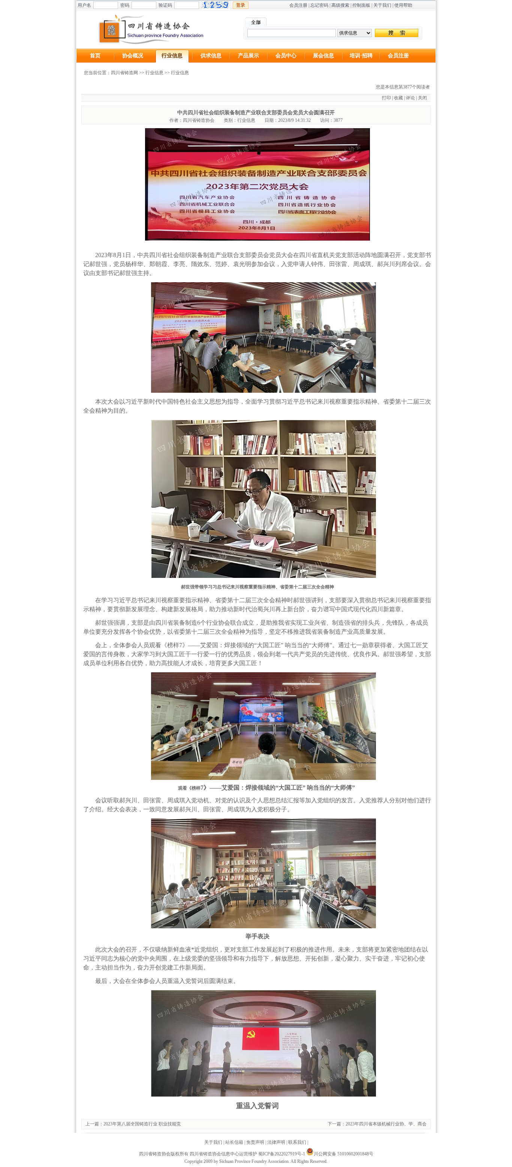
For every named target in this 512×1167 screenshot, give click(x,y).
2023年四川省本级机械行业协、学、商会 (386, 1124)
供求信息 (211, 55)
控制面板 (361, 5)
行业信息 (172, 55)
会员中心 (285, 55)
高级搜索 (340, 5)
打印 (386, 97)
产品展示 (248, 55)
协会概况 (132, 55)
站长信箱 (234, 1142)
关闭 (422, 97)
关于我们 (382, 5)
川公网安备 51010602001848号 (343, 1154)
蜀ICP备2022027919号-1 (281, 1154)
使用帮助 (403, 5)
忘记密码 (319, 5)
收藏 (398, 97)
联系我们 (297, 1142)
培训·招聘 (361, 55)
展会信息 (323, 55)
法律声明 (276, 1142)
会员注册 (298, 5)
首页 (95, 55)
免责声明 (255, 1142)
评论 (410, 97)
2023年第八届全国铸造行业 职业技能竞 (142, 1124)
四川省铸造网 (124, 72)
